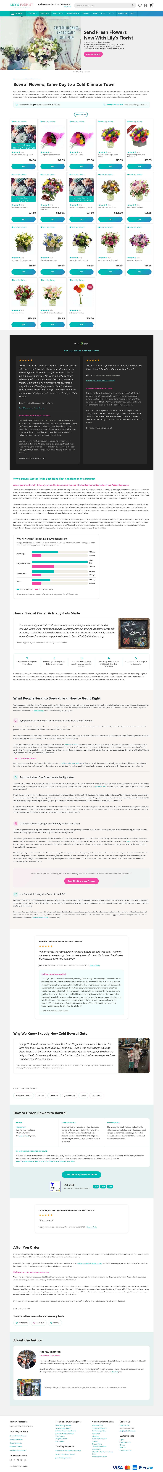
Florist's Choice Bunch (19, 207)
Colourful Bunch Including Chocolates (49, 208)
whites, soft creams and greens (73, 763)
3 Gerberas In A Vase (76, 313)
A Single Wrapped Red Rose (50, 155)
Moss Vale (40, 1323)
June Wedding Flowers (63, 1458)
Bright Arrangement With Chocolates (136, 156)
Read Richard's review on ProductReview (100, 380)
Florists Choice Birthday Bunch (22, 155)
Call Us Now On (46, 4)
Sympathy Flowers (16, 1439)
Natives (41, 1095)
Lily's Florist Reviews (99, 1439)
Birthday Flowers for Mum (64, 1433)
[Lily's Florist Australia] (22, 5)
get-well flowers (100, 786)
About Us (114, 1372)
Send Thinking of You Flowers (81, 881)
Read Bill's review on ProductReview (31, 408)
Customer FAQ (97, 1426)
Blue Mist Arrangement (48, 260)
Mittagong (22, 1323)
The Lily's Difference (99, 1428)
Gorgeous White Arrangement (22, 260)
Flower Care (96, 1449)
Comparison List (125, 1450)
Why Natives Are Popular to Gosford (68, 1451)
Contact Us (67, 6)
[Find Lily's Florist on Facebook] (14, 1460)
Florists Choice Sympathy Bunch (80, 207)
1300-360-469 (124, 1426)
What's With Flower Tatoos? (65, 1454)
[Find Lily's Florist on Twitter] (21, 1460)
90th (128, 841)
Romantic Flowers (16, 1447)
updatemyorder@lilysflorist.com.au (89, 1263)
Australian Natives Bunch (107, 207)
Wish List (123, 1447)
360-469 (61, 4)
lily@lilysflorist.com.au (128, 1431)
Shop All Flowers (93, 54)
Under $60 (54, 1095)
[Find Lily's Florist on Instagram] (11, 1460)
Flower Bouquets (16, 1443)
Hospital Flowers (61, 1439)
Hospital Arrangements (18, 1450)
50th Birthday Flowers (63, 1428)
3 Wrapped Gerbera (76, 155)
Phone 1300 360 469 (127, 104)
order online (23, 1136)
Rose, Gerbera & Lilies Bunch (108, 260)
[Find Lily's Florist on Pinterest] (18, 1460)
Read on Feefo (95, 965)
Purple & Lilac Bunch (134, 260)
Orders (122, 1445)
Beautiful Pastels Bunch (135, 207)
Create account (125, 1442)
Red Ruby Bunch (17, 313)
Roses (83, 1095)
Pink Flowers (59, 1436)
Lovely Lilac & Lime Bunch (78, 260)
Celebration (97, 1095)
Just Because (70, 1095)
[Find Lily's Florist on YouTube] (25, 1460)
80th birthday (39, 711)
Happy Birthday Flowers (18, 1436)
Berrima (56, 1323)
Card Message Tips (98, 1431)
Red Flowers (59, 1441)
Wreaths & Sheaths (23, 1095)
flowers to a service (71, 744)
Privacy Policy (97, 1444)
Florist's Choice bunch (40, 918)
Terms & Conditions (99, 1447)
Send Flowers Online (99, 1457)
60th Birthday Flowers (63, 1426)
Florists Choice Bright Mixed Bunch (108, 156)
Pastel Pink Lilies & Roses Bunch (51, 313)
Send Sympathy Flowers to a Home (81, 1174)
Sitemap (95, 1441)
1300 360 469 (20, 1127)
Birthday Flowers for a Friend (65, 1431)
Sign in (122, 1440)
